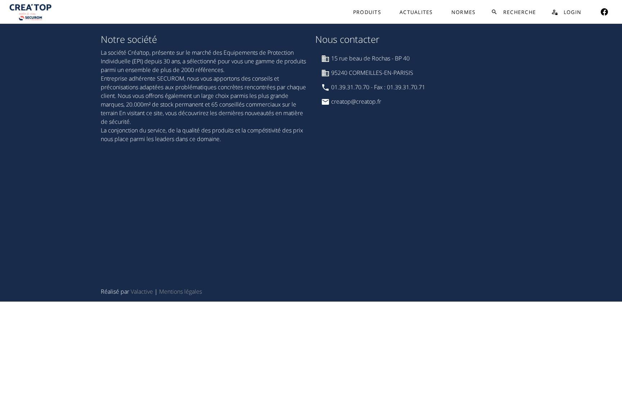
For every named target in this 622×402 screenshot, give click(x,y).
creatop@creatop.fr (355, 101)
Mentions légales (180, 291)
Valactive (142, 291)
